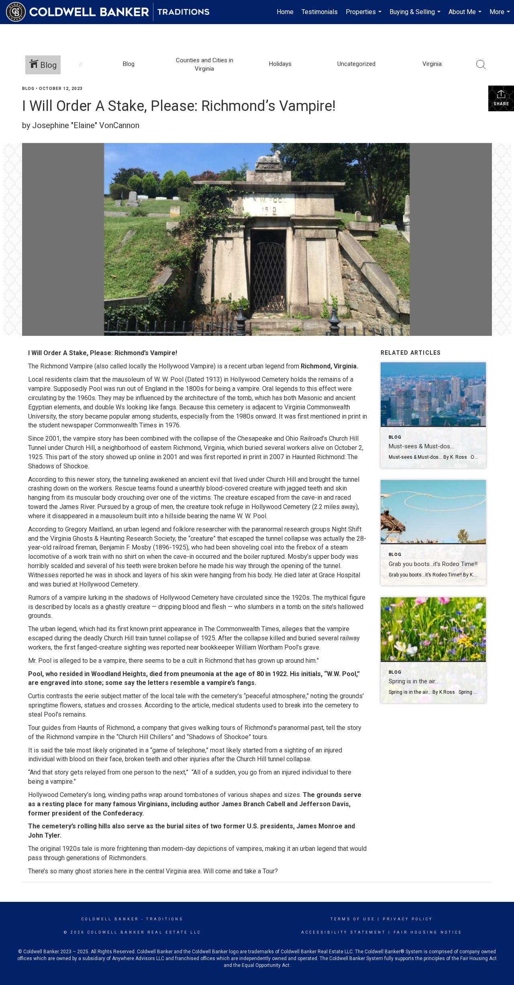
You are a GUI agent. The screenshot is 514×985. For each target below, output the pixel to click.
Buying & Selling (416, 16)
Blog (28, 88)
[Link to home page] (111, 12)
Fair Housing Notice (428, 932)
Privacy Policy (408, 919)
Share (501, 104)
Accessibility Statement (343, 932)
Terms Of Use (352, 919)
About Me (466, 16)
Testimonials (320, 12)
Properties (364, 16)
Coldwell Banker (110, 919)
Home (285, 12)
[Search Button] (481, 65)
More (501, 16)
